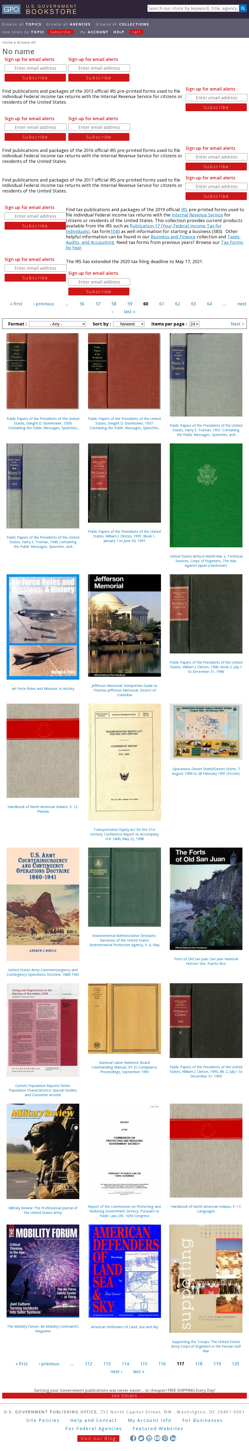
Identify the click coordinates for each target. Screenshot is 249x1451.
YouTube (157, 1438)
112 (88, 1364)
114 (125, 1364)
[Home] (41, 12)
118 (198, 1364)
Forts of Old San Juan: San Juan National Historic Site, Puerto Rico (206, 961)
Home (7, 42)
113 (107, 1364)
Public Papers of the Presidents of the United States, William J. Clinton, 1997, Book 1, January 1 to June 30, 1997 (124, 536)
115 (143, 1364)
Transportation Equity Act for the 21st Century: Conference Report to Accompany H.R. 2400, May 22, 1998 (124, 834)
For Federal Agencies (93, 1428)
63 (193, 304)
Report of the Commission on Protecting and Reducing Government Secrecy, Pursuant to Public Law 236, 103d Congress (124, 1211)
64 (209, 304)
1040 (115, 231)
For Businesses (202, 1420)
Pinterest (165, 1438)
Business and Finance (173, 237)
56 (82, 304)
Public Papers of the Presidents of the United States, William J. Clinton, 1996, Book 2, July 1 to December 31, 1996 (206, 667)
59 (129, 304)
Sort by (101, 324)
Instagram (149, 1438)
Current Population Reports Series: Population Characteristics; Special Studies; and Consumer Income (43, 1090)
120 (235, 1364)
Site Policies (43, 1420)
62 (177, 304)
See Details (124, 1395)
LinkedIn (173, 1438)
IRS (184, 209)
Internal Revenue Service (197, 215)
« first (16, 304)
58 (113, 304)
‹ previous (43, 304)
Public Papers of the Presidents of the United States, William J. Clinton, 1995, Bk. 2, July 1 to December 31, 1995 (206, 1071)
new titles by (36, 32)
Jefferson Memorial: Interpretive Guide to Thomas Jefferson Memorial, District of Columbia (124, 690)
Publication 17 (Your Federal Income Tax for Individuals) (144, 228)
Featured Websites (158, 1428)
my (94, 32)
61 (161, 304)
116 (162, 1364)
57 (98, 304)
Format (17, 324)
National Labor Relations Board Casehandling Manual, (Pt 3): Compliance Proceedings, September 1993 (124, 1067)
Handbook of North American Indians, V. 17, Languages (206, 1208)
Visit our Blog (98, 1438)
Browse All (22, 24)
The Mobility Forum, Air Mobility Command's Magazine (43, 1328)
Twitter (141, 1438)
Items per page (168, 324)
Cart (136, 32)
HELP (119, 32)
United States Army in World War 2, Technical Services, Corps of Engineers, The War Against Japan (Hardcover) (206, 561)
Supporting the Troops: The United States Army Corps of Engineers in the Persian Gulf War (206, 1346)
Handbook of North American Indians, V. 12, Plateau (43, 809)
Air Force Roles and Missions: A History (43, 688)
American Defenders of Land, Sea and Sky (124, 1327)
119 (217, 1364)
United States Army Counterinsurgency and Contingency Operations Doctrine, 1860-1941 (43, 972)
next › (116, 1371)
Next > (237, 324)
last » (129, 311)
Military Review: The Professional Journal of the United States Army (43, 1210)
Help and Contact (93, 1420)
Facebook (133, 1438)
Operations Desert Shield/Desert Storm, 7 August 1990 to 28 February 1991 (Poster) (206, 771)
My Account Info (150, 1420)
